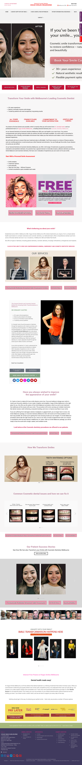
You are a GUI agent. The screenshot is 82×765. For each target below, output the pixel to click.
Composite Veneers (62, 740)
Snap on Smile (73, 740)
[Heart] (35, 380)
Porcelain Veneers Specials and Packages (75, 734)
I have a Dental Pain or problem (39, 11)
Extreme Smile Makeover (61, 736)
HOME (6, 11)
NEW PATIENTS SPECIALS (74, 742)
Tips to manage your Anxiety (27, 738)
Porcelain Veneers (61, 734)
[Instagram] (24, 380)
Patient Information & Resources (61, 11)
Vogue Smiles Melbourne (25, 128)
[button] (6, 468)
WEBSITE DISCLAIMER (30, 760)
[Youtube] (21, 380)
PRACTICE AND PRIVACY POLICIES (17, 760)
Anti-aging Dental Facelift (74, 738)
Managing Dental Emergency (26, 734)
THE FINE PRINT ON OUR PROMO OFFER (61, 760)
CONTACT (40, 17)
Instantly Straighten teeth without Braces (45, 735)
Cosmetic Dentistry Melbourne (59, 128)
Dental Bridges (39, 737)
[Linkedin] (28, 380)
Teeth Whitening (61, 742)
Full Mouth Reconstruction (42, 739)
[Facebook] (14, 380)
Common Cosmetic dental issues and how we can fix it (41, 493)
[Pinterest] (32, 380)
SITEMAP (6, 760)
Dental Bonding (61, 738)
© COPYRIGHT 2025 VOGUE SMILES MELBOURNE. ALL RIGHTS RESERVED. (41, 759)
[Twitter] (17, 380)
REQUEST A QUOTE (80, 28)
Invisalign (38, 734)
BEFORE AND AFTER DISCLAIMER (44, 760)
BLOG (75, 11)
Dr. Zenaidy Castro (60, 126)
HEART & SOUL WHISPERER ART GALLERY (74, 746)
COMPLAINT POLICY (75, 760)
